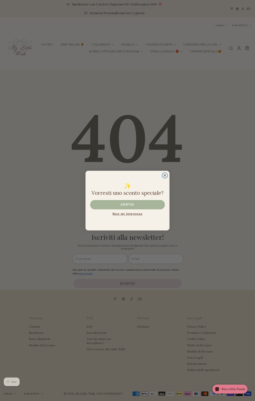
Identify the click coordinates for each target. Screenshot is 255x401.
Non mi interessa (127, 214)
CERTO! (127, 204)
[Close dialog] (165, 175)
